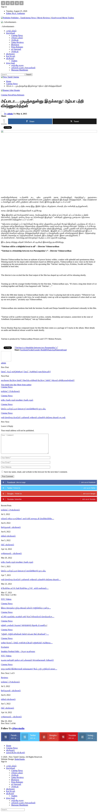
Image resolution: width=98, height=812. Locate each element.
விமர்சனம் (10, 54)
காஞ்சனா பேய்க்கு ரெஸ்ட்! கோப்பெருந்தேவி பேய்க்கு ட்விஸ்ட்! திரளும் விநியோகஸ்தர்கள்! (38, 380)
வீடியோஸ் (10, 58)
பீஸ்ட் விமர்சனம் (7, 545)
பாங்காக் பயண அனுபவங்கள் (23, 68)
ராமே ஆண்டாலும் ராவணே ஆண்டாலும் (17, 562)
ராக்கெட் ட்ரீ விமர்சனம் (10, 510)
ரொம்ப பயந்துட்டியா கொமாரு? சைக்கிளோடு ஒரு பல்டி (23, 571)
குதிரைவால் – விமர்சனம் (11, 553)
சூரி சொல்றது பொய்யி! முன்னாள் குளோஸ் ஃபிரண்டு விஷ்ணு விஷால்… (31, 579)
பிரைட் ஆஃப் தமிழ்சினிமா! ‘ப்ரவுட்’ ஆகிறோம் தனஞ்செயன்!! (26, 372)
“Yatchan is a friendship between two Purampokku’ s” (36, 347)
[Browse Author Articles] (6, 361)
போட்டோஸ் (10, 56)
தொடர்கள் (10, 63)
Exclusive (5, 647)
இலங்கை (15, 45)
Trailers (14, 61)
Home (8, 746)
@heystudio (18, 728)
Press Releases (17, 47)
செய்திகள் (10, 33)
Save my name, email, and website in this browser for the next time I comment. (36, 472)
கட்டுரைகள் (16, 49)
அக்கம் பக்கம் (17, 38)
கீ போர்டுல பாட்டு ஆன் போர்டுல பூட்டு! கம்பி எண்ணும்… (24, 588)
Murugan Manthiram (19, 70)
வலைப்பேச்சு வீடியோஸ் (15, 752)
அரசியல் (15, 40)
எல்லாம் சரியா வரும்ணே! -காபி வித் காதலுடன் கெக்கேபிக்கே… (27, 518)
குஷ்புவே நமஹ (17, 65)
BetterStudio (20, 759)
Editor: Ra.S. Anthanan (15, 13)
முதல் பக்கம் (11, 31)
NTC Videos (6, 656)
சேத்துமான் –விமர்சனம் (11, 527)
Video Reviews (17, 42)
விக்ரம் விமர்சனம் (8, 536)
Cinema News (17, 35)
